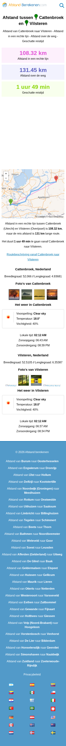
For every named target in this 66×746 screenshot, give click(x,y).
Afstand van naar (32, 461)
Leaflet (41, 216)
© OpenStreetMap (55, 216)
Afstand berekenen (37, 452)
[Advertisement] (33, 130)
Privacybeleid (32, 674)
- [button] (6, 178)
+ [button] (6, 173)
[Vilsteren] (11, 386)
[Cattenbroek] (14, 300)
